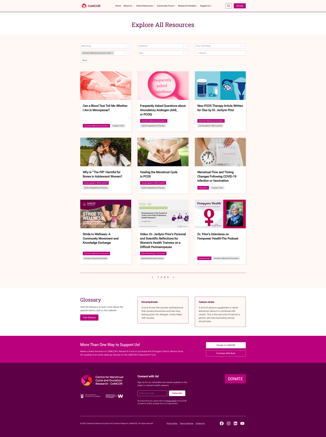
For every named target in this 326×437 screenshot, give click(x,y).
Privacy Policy (171, 401)
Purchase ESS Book (225, 353)
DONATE (235, 378)
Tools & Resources (144, 6)
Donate (239, 6)
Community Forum (165, 6)
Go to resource (105, 101)
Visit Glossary (89, 317)
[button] (124, 53)
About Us (128, 6)
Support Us (205, 6)
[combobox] (105, 45)
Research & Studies (187, 6)
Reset (84, 60)
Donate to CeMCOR (226, 345)
